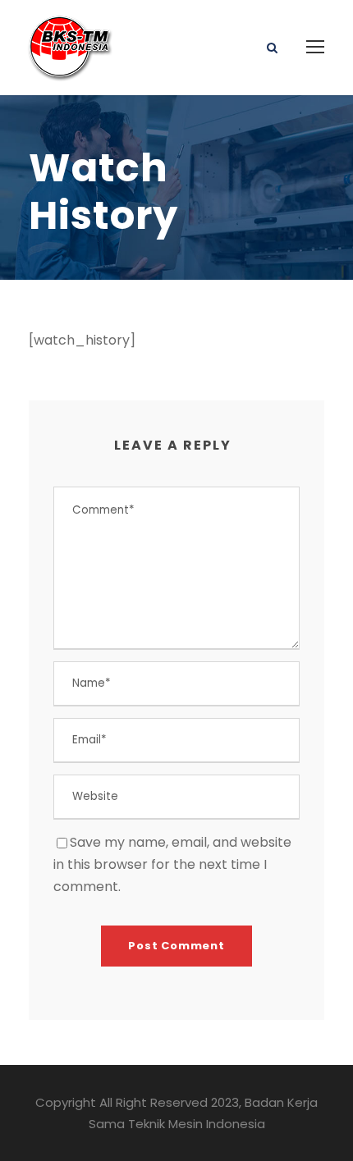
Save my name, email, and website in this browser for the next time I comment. (172, 864)
